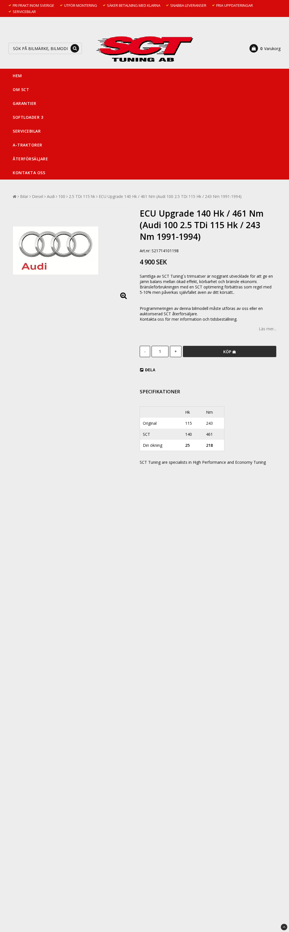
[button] (265, 48)
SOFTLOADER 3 (28, 117)
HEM (17, 75)
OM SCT (21, 89)
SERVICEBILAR (27, 131)
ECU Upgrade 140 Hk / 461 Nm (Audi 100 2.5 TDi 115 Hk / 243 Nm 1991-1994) (170, 196)
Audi (51, 196)
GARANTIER (24, 103)
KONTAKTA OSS (29, 172)
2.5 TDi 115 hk (82, 196)
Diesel (37, 196)
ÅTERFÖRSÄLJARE (30, 158)
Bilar (24, 196)
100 (61, 196)
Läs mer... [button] (267, 328)
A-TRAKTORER (27, 145)
